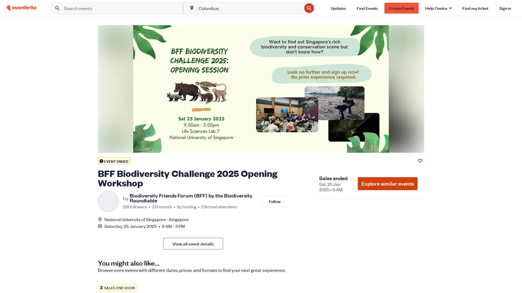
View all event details (193, 244)
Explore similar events (388, 183)
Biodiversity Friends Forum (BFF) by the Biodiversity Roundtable (191, 198)
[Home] (21, 8)
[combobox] (249, 8)
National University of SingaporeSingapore (146, 219)
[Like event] (420, 161)
